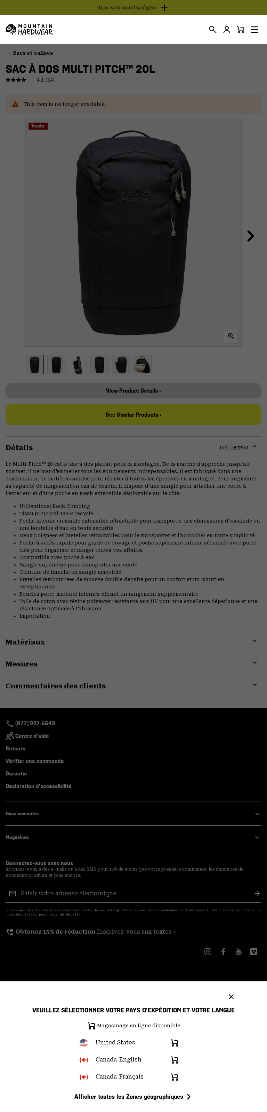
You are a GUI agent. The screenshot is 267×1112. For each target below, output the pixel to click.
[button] (254, 30)
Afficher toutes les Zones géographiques (128, 1096)
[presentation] (213, 30)
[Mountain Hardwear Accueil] (29, 29)
